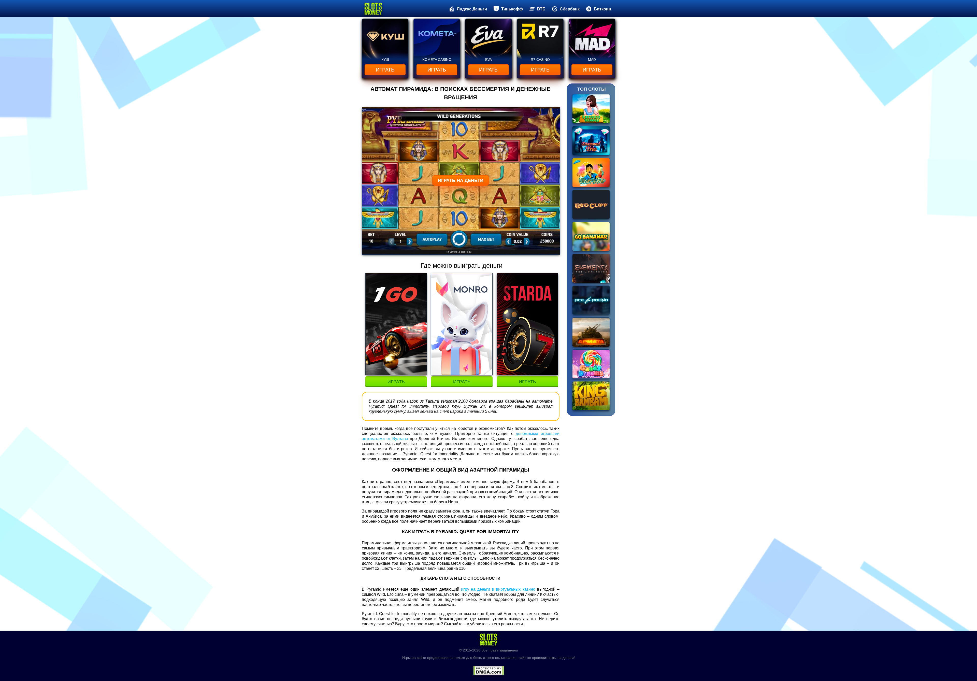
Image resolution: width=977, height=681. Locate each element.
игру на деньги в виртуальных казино (498, 589)
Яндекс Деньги (472, 9)
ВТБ (541, 9)
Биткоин (602, 9)
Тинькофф (512, 9)
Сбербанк (570, 9)
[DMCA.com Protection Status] (488, 669)
